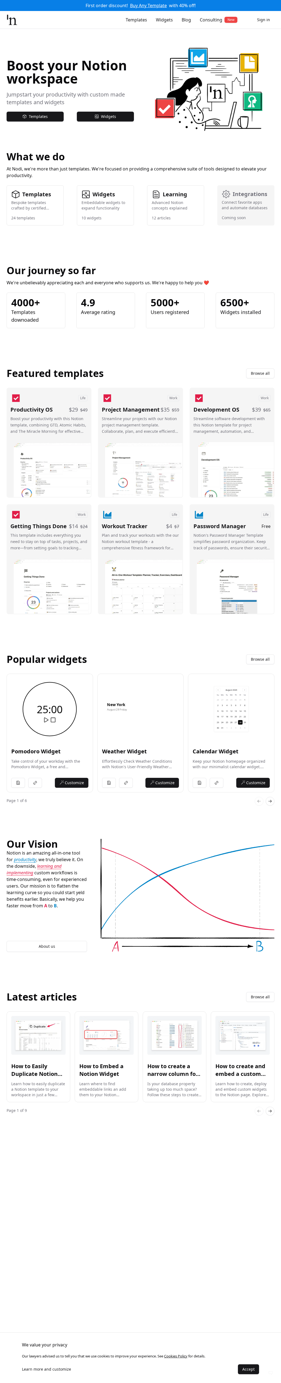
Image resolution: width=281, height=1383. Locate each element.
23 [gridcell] (218, 722)
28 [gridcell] (227, 700)
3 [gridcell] (222, 705)
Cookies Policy (175, 1356)
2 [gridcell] (217, 705)
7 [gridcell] (240, 705)
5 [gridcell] (231, 705)
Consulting (217, 20)
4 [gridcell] (226, 705)
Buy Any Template (148, 5)
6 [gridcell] (235, 705)
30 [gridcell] (236, 700)
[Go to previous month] (218, 690)
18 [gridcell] (227, 716)
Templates (136, 20)
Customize (74, 782)
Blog (186, 20)
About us (47, 946)
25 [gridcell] (227, 722)
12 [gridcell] (231, 711)
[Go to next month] (244, 690)
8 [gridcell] (244, 705)
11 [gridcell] (227, 711)
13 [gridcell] (236, 711)
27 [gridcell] (222, 700)
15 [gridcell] (245, 711)
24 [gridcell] (222, 722)
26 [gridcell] (218, 700)
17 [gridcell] (222, 716)
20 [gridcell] (236, 716)
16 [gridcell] (218, 716)
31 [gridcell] (240, 700)
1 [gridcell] (244, 700)
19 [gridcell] (231, 716)
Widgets (164, 20)
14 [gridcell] (240, 711)
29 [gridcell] (231, 700)
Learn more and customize (46, 1369)
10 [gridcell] (222, 711)
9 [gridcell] (217, 711)
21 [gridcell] (240, 716)
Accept (248, 1369)
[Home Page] (12, 19)
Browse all (260, 373)
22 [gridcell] (245, 716)
